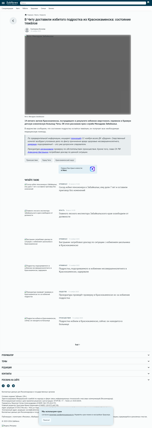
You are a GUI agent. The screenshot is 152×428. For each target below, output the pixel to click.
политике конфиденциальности (61, 414)
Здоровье (34, 8)
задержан (32, 144)
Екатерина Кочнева (38, 29)
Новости (43, 15)
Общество (63, 292)
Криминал (63, 184)
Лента (36, 15)
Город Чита (46, 160)
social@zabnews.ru (33, 410)
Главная (30, 15)
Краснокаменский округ (65, 160)
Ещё (76, 344)
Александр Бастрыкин (38, 152)
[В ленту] (13, 20)
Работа (25, 8)
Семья (43, 8)
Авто (18, 8)
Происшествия (32, 160)
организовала (46, 149)
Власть (62, 210)
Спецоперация (7, 8)
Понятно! (46, 420)
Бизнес (51, 8)
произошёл (76, 138)
